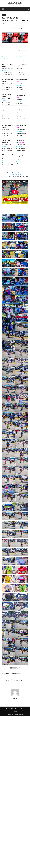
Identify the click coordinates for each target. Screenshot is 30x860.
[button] (28, 9)
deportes (3, 15)
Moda (13, 710)
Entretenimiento (6, 710)
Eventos (11, 708)
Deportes (16, 708)
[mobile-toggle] (2, 9)
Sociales (21, 708)
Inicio (7, 708)
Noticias (17, 710)
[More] (21, 28)
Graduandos (23, 710)
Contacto (15, 711)
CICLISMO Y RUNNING (15, 174)
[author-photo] (15, 696)
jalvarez (5, 23)
